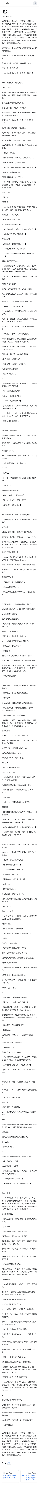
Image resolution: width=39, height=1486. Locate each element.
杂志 (8, 1463)
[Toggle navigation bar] (3, 3)
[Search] (35, 3)
